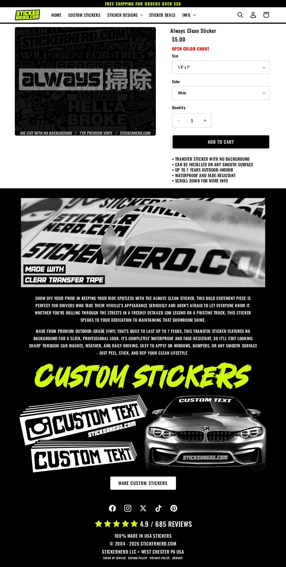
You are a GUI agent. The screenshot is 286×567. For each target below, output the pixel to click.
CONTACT (177, 558)
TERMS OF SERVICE (114, 558)
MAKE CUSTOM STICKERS (143, 483)
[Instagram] (128, 508)
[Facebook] (112, 508)
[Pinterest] (174, 508)
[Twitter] (143, 508)
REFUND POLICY (137, 558)
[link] (143, 242)
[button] (125, 15)
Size (175, 56)
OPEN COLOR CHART (190, 48)
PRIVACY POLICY (160, 558)
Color (176, 81)
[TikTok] (158, 508)
